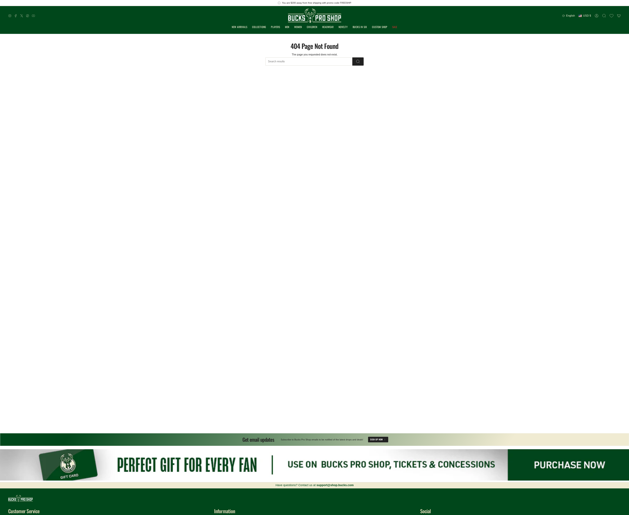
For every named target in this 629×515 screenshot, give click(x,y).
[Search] (358, 61)
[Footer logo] (20, 498)
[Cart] (619, 16)
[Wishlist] (611, 15)
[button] (259, 27)
